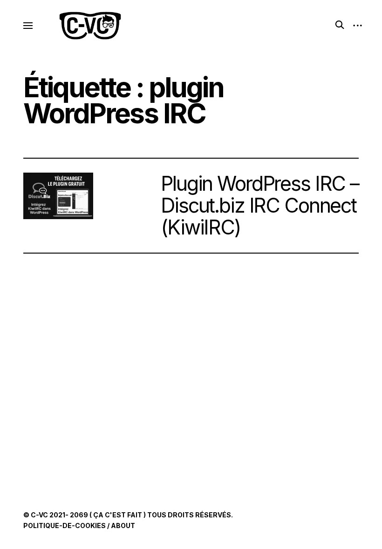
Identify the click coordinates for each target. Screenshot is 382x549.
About (123, 525)
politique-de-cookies (64, 525)
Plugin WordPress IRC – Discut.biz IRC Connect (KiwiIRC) (260, 205)
